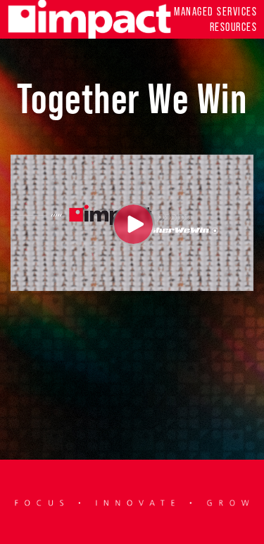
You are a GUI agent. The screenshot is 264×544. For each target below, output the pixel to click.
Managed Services (215, 11)
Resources (233, 27)
